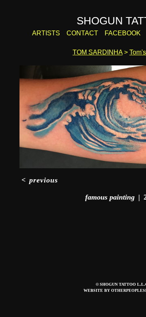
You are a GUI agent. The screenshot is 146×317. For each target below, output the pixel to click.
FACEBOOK (123, 33)
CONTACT (82, 33)
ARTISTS (46, 33)
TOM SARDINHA (97, 52)
